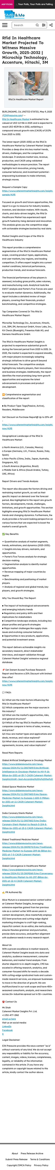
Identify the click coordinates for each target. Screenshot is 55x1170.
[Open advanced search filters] (43, 25)
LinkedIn (6, 1026)
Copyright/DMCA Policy (19, 1165)
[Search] (37, 25)
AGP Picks (7, 4)
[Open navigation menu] (4, 25)
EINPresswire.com (12, 115)
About (15, 1153)
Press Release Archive (32, 1153)
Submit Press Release (16, 1159)
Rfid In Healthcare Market (16, 119)
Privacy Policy (41, 1165)
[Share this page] (51, 25)
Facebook (7, 1030)
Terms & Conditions (40, 1159)
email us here (9, 1019)
